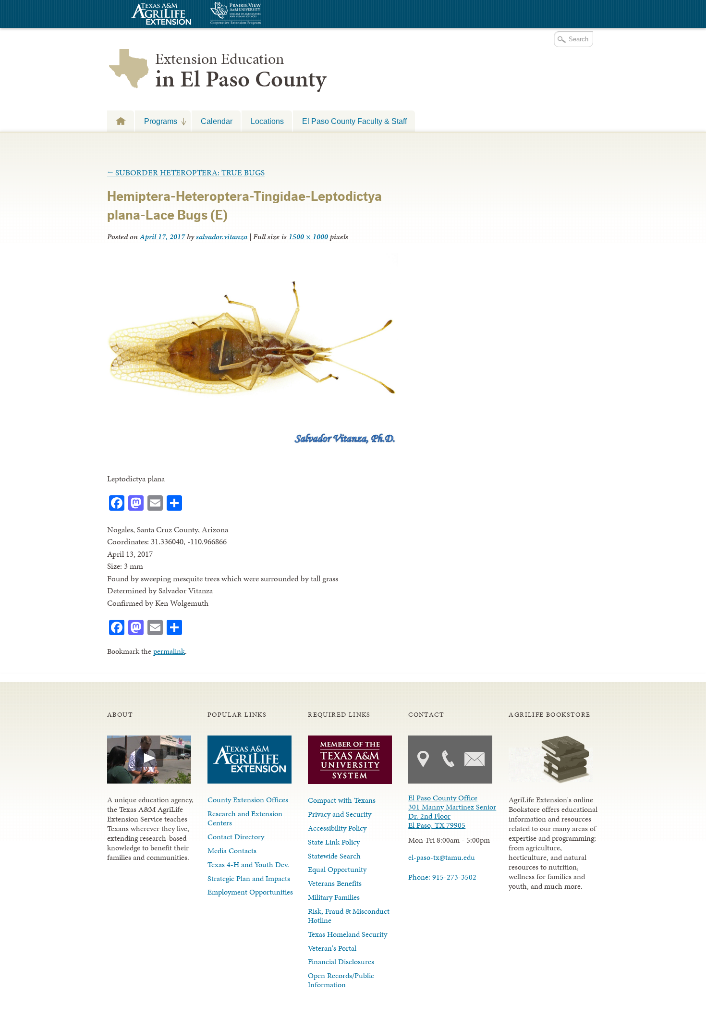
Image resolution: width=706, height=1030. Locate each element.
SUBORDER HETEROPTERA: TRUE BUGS (186, 172)
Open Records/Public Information (341, 980)
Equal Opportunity (337, 869)
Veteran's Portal (332, 948)
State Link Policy (334, 841)
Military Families (334, 897)
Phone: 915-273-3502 (442, 877)
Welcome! (120, 120)
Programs (156, 121)
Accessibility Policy (337, 828)
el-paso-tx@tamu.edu (441, 857)
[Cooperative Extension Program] (261, 14)
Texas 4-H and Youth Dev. (248, 864)
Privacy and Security (339, 814)
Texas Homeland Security (347, 934)
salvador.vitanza (221, 236)
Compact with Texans (342, 800)
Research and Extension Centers (244, 818)
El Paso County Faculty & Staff (354, 121)
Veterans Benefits (335, 883)
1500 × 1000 (308, 236)
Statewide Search (334, 855)
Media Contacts (231, 850)
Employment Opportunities (250, 891)
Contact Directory (235, 836)
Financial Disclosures (341, 961)
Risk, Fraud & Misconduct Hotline (349, 916)
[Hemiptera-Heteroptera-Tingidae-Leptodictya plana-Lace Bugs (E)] (252, 444)
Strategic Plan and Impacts (248, 878)
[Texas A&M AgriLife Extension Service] (160, 15)
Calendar (216, 121)
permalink (169, 651)
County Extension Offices (247, 799)
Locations (267, 121)
